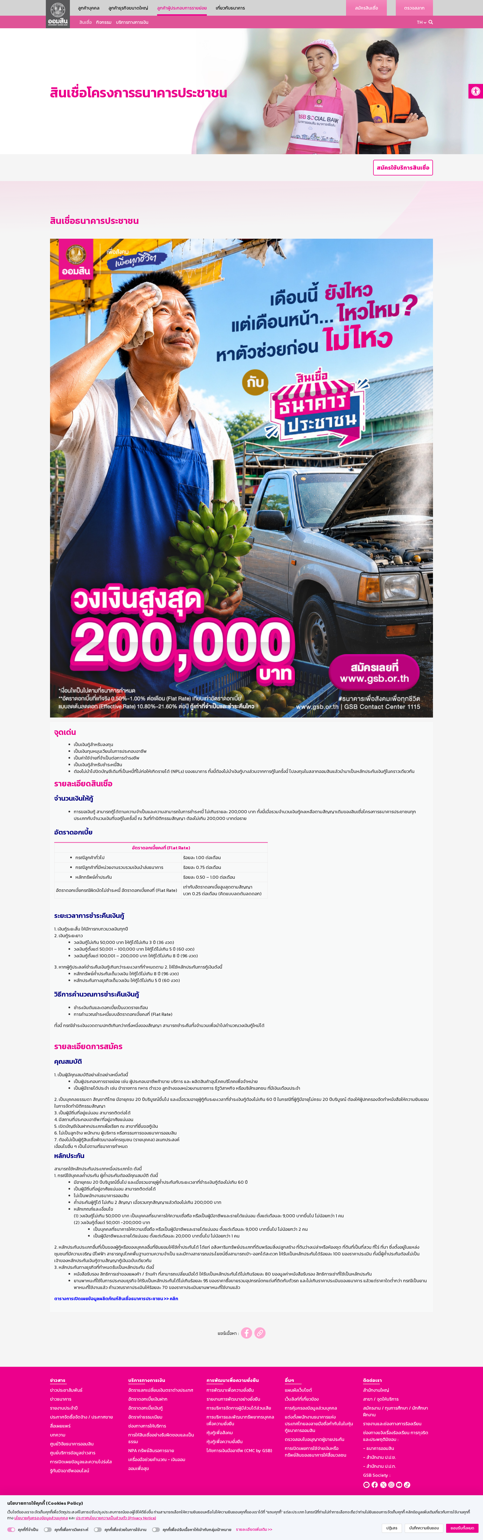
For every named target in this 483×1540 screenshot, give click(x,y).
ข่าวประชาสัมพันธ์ (66, 1390)
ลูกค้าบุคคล (89, 7)
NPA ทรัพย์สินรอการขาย (151, 1450)
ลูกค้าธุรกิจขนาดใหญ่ (128, 7)
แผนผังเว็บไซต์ (298, 1390)
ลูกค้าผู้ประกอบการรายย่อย (182, 7)
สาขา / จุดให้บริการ (381, 1399)
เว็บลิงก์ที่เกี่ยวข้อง (302, 1399)
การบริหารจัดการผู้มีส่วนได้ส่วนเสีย (239, 1408)
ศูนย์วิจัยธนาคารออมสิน (72, 1443)
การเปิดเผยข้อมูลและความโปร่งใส (81, 1461)
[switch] (11, 1529)
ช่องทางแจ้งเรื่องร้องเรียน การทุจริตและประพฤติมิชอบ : (395, 1436)
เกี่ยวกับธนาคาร (230, 7)
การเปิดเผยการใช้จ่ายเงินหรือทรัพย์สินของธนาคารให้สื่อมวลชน (315, 1451)
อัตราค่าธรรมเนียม (145, 1417)
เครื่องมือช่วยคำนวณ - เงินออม (156, 1459)
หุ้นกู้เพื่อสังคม (220, 1432)
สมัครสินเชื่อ (366, 7)
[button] (475, 91)
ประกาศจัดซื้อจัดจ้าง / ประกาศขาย (81, 1417)
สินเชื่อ (85, 22)
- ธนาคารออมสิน (378, 1448)
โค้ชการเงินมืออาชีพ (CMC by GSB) (239, 1450)
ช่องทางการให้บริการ (147, 1425)
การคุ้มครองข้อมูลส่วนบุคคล (311, 1408)
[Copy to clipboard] (260, 1333)
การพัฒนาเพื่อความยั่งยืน (230, 1390)
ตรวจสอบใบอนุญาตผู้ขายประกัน (314, 1439)
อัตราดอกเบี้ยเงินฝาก (147, 1399)
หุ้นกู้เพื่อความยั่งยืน (225, 1441)
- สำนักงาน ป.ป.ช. (379, 1457)
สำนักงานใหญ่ (376, 1390)
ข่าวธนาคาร (60, 1399)
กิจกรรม (104, 22)
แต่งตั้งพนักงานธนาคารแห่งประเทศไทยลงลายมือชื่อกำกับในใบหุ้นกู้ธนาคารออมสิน (319, 1424)
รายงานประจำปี (64, 1408)
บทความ (57, 1434)
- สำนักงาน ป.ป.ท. (379, 1466)
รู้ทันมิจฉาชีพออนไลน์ (69, 1470)
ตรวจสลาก (414, 7)
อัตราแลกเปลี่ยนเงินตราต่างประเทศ (160, 1390)
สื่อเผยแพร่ (60, 1425)
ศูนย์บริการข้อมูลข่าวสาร (72, 1452)
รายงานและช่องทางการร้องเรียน (392, 1423)
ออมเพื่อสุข (138, 1468)
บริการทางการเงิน (132, 22)
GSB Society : (376, 1475)
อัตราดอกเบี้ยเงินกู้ (145, 1408)
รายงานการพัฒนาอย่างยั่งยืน (233, 1399)
